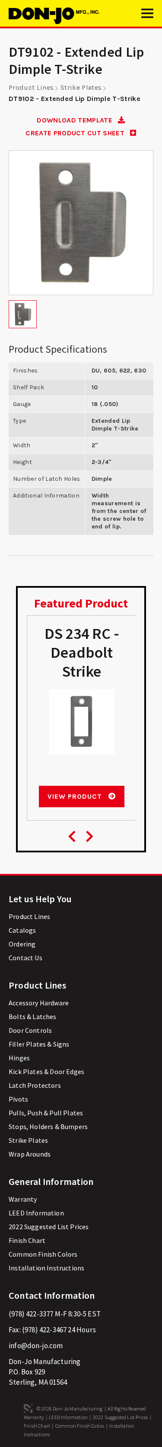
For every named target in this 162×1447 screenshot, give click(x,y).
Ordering (22, 944)
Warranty (23, 1199)
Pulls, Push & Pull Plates (46, 1112)
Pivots (18, 1099)
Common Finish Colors (43, 1254)
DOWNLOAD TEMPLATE (75, 120)
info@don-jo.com (36, 1345)
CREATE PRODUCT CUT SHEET (75, 133)
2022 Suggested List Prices (49, 1226)
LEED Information (36, 1213)
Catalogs (22, 930)
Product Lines (31, 87)
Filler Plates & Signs (39, 1044)
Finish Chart (27, 1240)
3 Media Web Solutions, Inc (28, 1408)
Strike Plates (81, 87)
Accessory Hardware (39, 1002)
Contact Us (25, 957)
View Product (76, 796)
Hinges (19, 1057)
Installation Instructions (46, 1268)
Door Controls (30, 1030)
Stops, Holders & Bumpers (48, 1126)
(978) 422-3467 (44, 1329)
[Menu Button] (147, 17)
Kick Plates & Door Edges (46, 1071)
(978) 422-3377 (31, 1314)
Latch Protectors (35, 1085)
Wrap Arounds (30, 1154)
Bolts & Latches (33, 1016)
